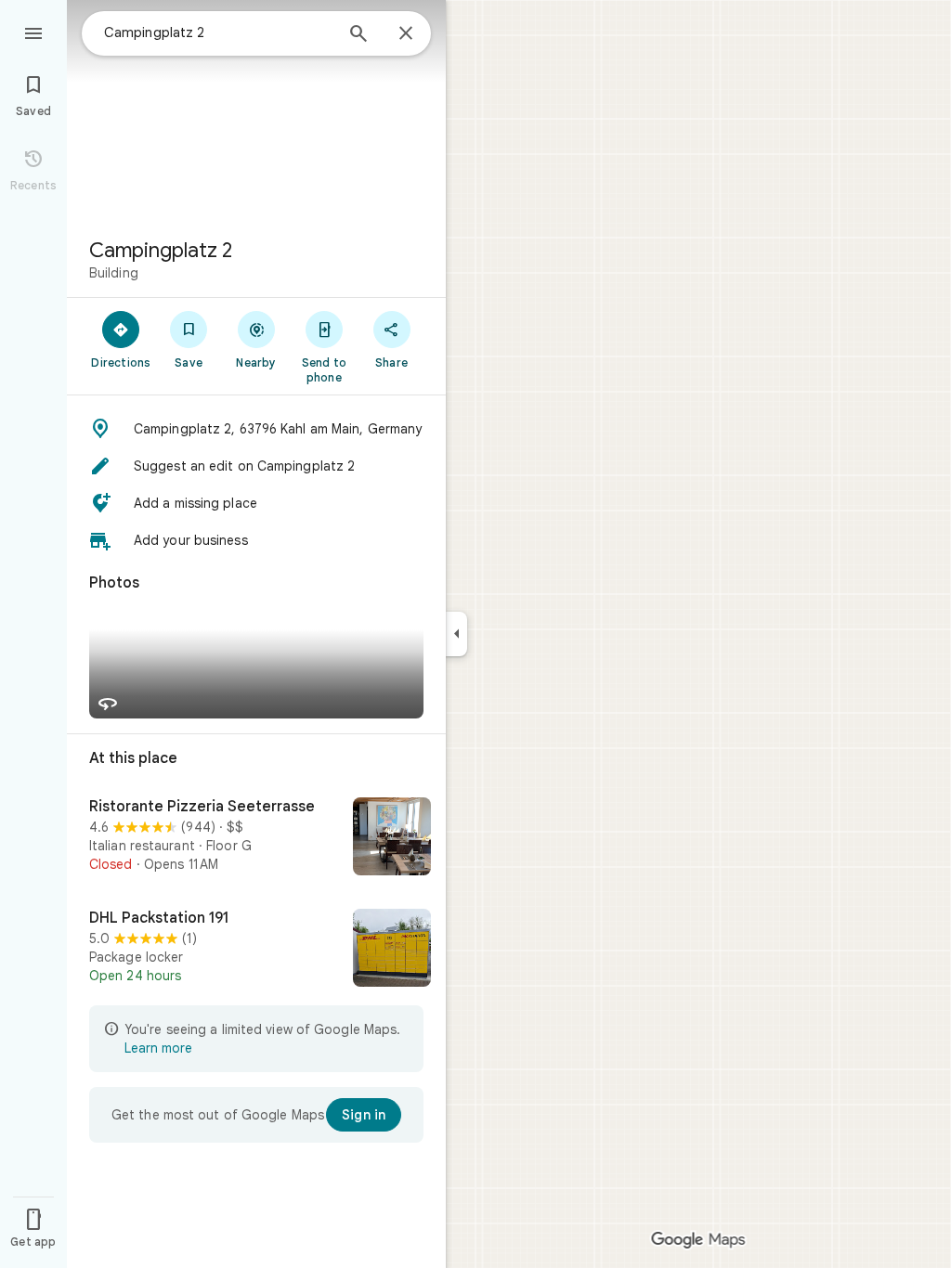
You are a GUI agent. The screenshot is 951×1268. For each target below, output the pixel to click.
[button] (256, 428)
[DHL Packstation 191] (256, 949)
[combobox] (218, 32)
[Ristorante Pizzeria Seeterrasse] (256, 838)
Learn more (158, 1048)
